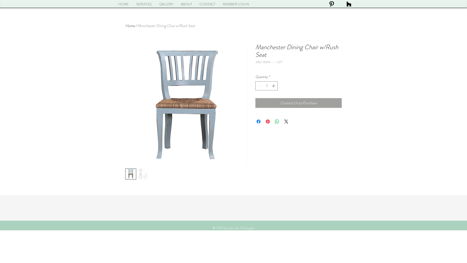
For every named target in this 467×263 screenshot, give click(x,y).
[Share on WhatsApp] (277, 121)
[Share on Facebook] (258, 121)
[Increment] (274, 86)
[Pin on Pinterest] (268, 121)
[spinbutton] (266, 86)
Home (130, 25)
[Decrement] (259, 86)
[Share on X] (286, 121)
